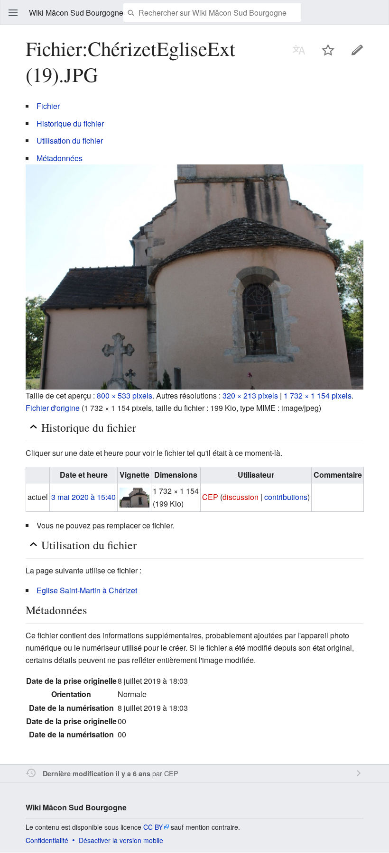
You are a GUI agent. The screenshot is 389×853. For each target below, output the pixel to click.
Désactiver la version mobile (121, 840)
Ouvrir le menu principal (13, 12)
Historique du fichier (70, 123)
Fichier (48, 105)
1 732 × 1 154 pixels (318, 395)
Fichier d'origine (53, 407)
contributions (285, 496)
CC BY (153, 827)
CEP (171, 773)
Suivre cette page (328, 50)
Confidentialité (47, 840)
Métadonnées (60, 158)
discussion (240, 496)
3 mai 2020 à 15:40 (83, 496)
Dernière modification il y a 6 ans (96, 773)
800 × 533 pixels (124, 395)
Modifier (357, 50)
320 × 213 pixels (250, 395)
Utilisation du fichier (70, 140)
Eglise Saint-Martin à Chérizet (87, 590)
